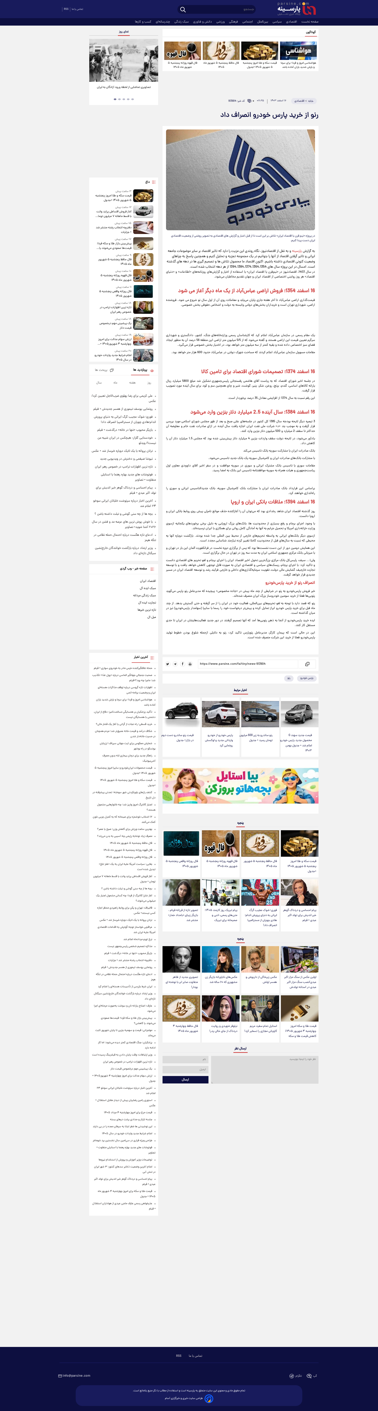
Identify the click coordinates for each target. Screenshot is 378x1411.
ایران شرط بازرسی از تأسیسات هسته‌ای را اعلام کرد (125, 987)
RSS (66, 9)
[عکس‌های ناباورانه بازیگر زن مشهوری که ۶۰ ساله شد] (221, 959)
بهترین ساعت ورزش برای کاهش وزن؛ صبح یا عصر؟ (124, 829)
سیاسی (278, 21)
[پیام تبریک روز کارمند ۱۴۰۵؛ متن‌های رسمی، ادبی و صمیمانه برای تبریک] (221, 892)
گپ (315, 1376)
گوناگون (311, 32)
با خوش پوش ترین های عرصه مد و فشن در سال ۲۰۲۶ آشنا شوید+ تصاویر (122, 89)
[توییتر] (167, 664)
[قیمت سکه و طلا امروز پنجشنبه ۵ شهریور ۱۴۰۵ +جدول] (259, 51)
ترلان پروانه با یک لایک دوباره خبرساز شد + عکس (122, 451)
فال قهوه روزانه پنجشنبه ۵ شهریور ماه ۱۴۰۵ (182, 65)
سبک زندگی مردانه (144, 595)
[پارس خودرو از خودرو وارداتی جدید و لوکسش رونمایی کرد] (221, 714)
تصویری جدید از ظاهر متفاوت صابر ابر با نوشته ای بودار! (182, 982)
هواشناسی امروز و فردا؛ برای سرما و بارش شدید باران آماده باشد (298, 65)
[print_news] (190, 664)
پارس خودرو (306, 678)
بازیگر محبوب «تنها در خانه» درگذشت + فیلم (125, 430)
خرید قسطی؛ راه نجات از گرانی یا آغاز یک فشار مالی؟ (124, 724)
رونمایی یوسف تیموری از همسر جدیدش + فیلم (123, 409)
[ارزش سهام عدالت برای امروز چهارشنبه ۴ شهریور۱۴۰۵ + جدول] (143, 339)
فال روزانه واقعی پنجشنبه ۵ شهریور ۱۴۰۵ (182, 864)
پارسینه (297, 251)
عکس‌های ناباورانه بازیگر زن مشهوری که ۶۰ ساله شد (221, 980)
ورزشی (221, 21)
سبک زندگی (182, 21)
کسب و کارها (143, 21)
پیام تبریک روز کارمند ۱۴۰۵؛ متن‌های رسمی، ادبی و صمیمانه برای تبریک (221, 915)
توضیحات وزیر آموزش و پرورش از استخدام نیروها (125, 1160)
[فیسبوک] (182, 664)
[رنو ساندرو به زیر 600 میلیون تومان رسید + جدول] (260, 714)
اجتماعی (248, 21)
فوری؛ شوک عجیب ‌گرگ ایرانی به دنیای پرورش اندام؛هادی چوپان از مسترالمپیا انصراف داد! (261, 918)
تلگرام (299, 1376)
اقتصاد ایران (148, 581)
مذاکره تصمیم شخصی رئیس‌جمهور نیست (129, 946)
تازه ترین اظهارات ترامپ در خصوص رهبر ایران (115, 309)
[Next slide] (153, 61)
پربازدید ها (140, 370)
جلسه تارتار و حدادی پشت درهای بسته (131, 1120)
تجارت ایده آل (147, 602)
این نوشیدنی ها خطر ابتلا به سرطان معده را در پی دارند (122, 1127)
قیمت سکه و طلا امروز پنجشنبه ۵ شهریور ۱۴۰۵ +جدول (260, 65)
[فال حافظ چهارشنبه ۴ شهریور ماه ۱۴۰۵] (181, 1008)
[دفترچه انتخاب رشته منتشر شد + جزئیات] (143, 228)
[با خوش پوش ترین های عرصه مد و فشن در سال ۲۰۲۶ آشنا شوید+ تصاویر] (123, 60)
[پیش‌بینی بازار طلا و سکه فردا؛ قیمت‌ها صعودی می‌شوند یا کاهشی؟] (143, 244)
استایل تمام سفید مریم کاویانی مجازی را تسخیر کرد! (260, 1029)
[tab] (132, 99)
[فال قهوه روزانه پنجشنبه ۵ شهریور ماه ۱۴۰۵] (182, 51)
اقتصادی (292, 21)
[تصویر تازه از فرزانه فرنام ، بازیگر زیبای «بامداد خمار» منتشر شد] (181, 892)
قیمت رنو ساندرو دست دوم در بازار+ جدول (177, 738)
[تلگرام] (175, 664)
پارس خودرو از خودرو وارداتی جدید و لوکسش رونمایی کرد (219, 740)
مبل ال (151, 617)
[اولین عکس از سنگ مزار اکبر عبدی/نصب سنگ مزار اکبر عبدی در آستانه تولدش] (299, 959)
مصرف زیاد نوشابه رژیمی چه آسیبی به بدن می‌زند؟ (124, 836)
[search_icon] (183, 10)
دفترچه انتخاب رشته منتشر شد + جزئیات (113, 230)
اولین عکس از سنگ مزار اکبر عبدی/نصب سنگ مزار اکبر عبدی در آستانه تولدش (300, 982)
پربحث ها (101, 370)
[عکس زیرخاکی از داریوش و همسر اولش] (260, 959)
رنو (288, 678)
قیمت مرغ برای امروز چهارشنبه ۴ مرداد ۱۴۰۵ (128, 1113)
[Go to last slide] (94, 61)
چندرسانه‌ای (163, 21)
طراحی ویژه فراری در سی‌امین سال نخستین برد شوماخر (122, 1141)
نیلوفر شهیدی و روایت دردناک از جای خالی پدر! (223, 1029)
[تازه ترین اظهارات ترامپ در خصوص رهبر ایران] (143, 307)
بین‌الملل (263, 21)
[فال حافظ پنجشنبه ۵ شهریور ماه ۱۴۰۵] (221, 51)
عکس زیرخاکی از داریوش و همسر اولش (261, 980)
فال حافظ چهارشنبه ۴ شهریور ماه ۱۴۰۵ (185, 1029)
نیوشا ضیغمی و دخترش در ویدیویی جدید (126, 459)
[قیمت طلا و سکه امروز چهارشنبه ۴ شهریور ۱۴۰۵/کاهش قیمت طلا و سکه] (299, 1008)
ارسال (185, 1079)
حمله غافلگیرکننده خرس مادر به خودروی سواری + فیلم (123, 668)
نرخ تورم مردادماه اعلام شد (137, 939)
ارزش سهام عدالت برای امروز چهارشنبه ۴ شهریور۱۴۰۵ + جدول (114, 341)
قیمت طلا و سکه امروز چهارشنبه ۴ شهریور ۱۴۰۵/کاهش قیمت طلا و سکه (300, 1031)
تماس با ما (77, 9)
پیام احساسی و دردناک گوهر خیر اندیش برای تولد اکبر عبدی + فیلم (299, 915)
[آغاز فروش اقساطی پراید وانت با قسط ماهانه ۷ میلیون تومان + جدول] (143, 212)
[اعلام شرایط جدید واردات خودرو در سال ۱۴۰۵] (143, 355)
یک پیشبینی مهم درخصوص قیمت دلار (115, 325)
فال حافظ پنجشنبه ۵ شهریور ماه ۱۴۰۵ (221, 65)
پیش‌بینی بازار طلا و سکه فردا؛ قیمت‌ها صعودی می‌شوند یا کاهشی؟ (114, 246)
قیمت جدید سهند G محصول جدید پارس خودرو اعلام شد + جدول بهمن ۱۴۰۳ (296, 743)
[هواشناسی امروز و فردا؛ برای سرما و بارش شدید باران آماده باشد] (298, 51)
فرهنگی (234, 21)
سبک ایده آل (148, 588)
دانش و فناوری (203, 21)
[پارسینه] (294, 9)
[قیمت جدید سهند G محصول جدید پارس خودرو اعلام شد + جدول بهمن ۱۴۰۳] (299, 714)
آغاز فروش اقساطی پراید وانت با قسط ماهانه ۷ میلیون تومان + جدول (113, 214)
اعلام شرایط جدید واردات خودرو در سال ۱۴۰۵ (112, 357)
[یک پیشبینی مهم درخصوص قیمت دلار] (143, 323)
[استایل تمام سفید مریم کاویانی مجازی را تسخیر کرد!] (260, 1008)
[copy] (307, 664)
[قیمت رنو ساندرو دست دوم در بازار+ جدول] (181, 714)
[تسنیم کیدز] (240, 787)
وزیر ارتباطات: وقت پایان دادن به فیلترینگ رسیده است (122, 1055)
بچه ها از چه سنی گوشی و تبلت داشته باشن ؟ (123, 514)
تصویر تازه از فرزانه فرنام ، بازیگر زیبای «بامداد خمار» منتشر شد (183, 915)
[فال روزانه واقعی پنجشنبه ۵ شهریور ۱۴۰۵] (181, 843)
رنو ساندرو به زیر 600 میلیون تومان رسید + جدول (256, 738)
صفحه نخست (309, 21)
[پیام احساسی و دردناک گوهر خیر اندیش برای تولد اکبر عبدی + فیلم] (299, 892)
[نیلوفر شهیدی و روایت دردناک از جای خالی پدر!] (221, 1008)
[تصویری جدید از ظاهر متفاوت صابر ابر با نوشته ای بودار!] (181, 959)
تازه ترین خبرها (147, 610)
